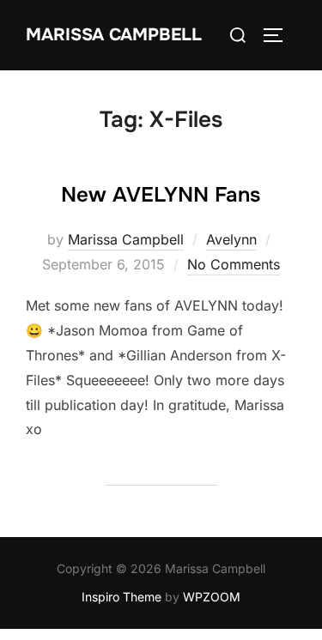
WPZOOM (211, 596)
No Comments (233, 264)
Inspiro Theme (121, 596)
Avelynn (231, 239)
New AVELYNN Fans (160, 195)
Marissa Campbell (114, 34)
